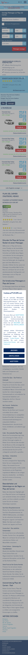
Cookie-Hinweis (14, 338)
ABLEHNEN (14, 350)
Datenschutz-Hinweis (10, 342)
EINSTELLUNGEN (14, 356)
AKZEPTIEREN (14, 361)
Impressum (7, 344)
